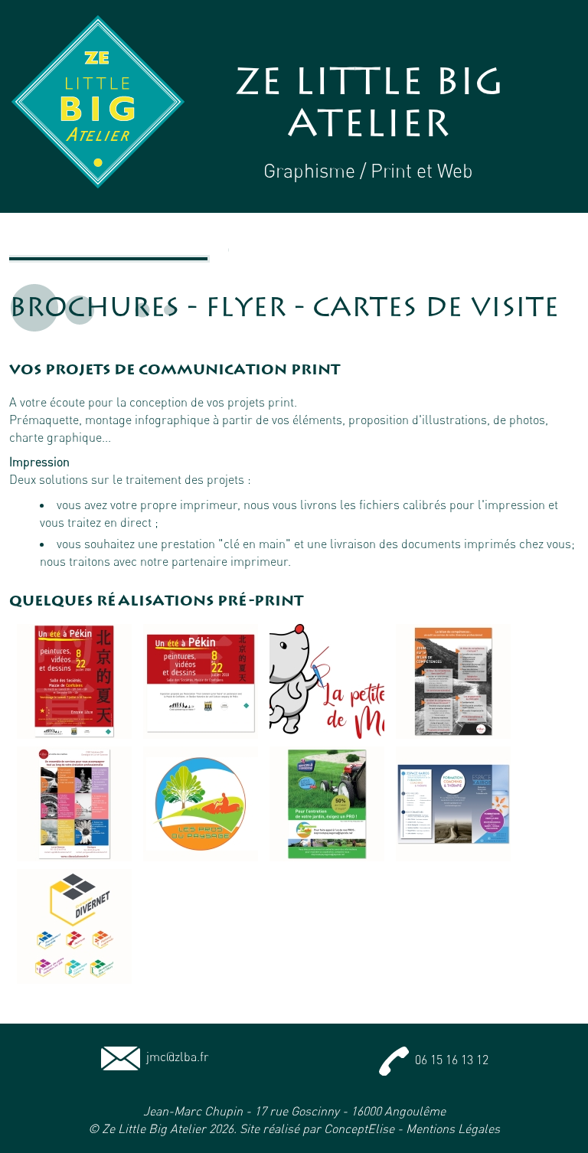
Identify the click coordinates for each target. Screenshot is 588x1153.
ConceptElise (359, 1128)
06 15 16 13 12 (448, 1059)
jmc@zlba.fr (174, 1056)
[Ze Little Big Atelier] (98, 101)
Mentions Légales (453, 1128)
